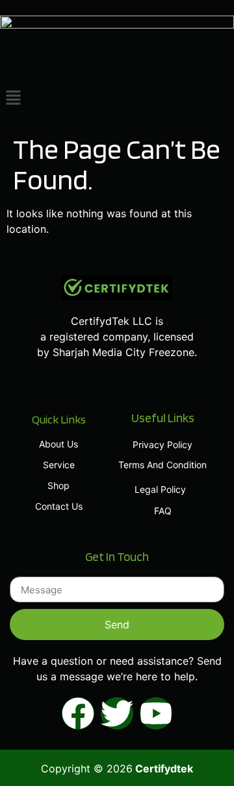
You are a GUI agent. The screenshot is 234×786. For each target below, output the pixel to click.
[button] (117, 98)
